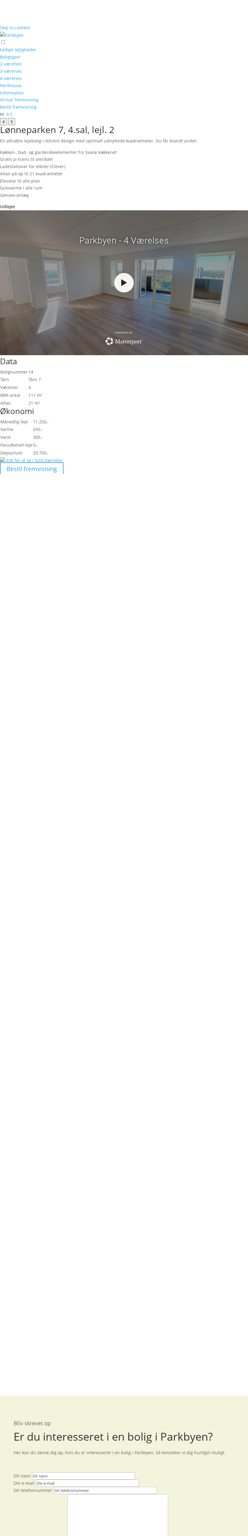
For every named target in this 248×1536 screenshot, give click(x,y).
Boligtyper (10, 57)
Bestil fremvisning (18, 107)
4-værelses (11, 78)
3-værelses (11, 71)
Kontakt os (78, 543)
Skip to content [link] (15, 27)
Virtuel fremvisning (19, 100)
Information (12, 93)
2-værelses (11, 64)
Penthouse (10, 85)
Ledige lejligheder (18, 50)
